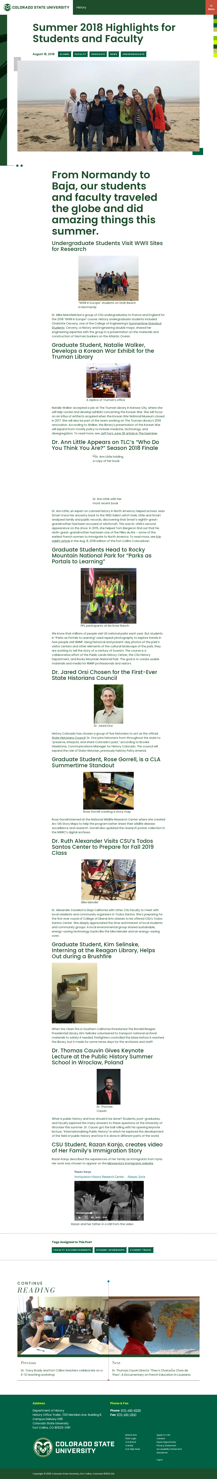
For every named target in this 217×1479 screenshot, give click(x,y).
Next (116, 1363)
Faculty (80, 54)
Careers (161, 1438)
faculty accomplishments (72, 1250)
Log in (160, 1459)
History (81, 7)
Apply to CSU (163, 1434)
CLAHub (129, 1445)
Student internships (110, 1250)
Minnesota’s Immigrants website (130, 1163)
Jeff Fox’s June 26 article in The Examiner (129, 433)
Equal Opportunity (166, 1442)
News (113, 54)
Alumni (64, 54)
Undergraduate (134, 54)
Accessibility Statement (169, 1449)
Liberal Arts (131, 1434)
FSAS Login (130, 1438)
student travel (141, 1250)
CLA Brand (130, 1442)
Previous (28, 1363)
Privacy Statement (166, 1445)
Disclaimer (162, 1452)
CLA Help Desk (132, 1449)
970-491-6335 (131, 1411)
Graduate (98, 54)
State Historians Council (68, 738)
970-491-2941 (126, 1415)
